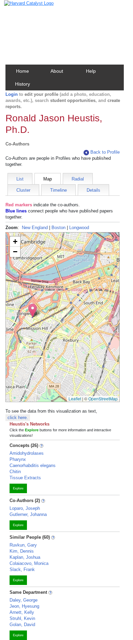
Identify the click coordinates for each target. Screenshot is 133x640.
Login (11, 94)
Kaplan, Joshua (25, 557)
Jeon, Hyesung (24, 606)
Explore (18, 488)
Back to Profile (105, 152)
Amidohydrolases (27, 453)
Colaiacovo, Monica (29, 563)
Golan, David (22, 624)
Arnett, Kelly (22, 612)
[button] (32, 310)
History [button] (22, 84)
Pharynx (18, 459)
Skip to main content (27, 8)
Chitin (15, 471)
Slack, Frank (22, 569)
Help (91, 71)
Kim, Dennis (22, 551)
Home (22, 71)
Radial (78, 178)
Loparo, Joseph (25, 508)
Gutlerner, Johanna (28, 514)
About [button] (56, 71)
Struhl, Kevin (22, 618)
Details (93, 190)
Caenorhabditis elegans (33, 465)
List (20, 178)
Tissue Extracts (25, 477)
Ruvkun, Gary (23, 545)
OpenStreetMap (103, 398)
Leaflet (75, 398)
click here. (18, 417)
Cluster (23, 190)
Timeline (58, 190)
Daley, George (24, 600)
